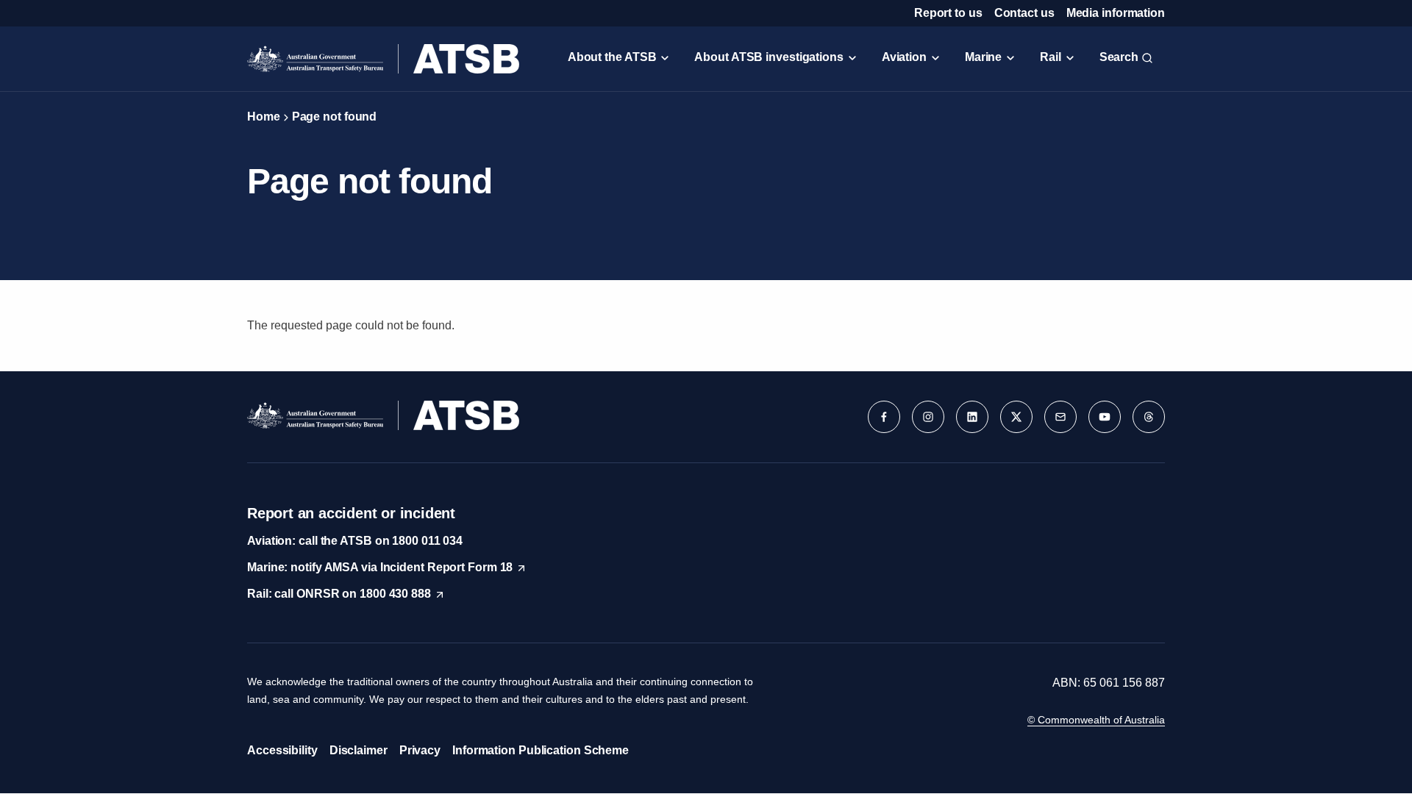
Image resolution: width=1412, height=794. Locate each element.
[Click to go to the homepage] (383, 59)
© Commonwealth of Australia (1096, 720)
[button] (884, 417)
